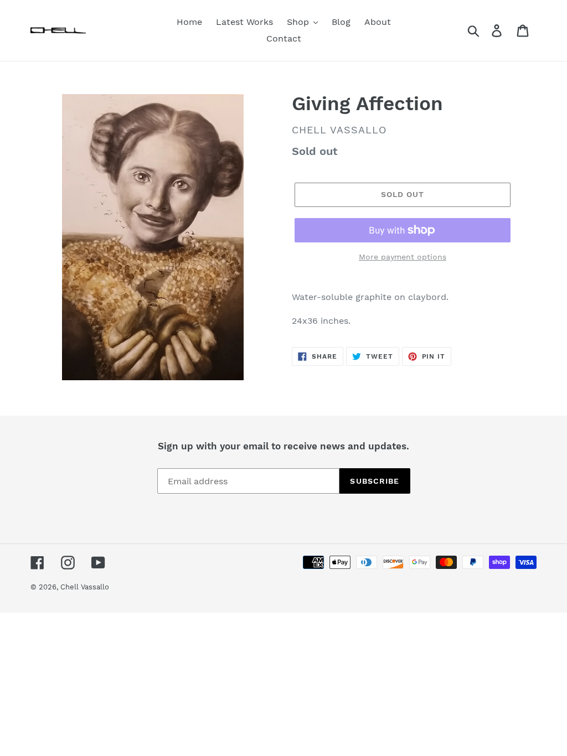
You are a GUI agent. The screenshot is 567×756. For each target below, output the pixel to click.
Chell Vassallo (84, 587)
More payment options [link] (402, 256)
